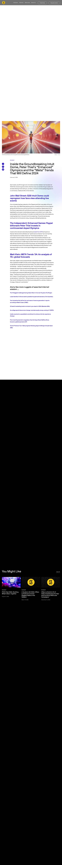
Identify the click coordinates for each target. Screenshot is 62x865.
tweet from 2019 (38, 231)
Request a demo (54, 2)
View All (58, 571)
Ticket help (42, 2)
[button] (15, 3)
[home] (3, 2)
